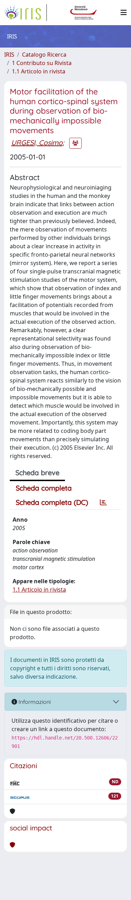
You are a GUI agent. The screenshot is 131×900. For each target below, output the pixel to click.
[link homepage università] (83, 12)
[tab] (103, 502)
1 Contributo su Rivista (42, 63)
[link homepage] (25, 12)
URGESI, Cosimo (37, 142)
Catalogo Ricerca (44, 54)
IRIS (9, 54)
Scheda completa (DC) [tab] (52, 502)
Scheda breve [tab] (37, 472)
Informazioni (34, 701)
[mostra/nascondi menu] (124, 12)
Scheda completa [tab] (44, 488)
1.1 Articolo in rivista (38, 71)
